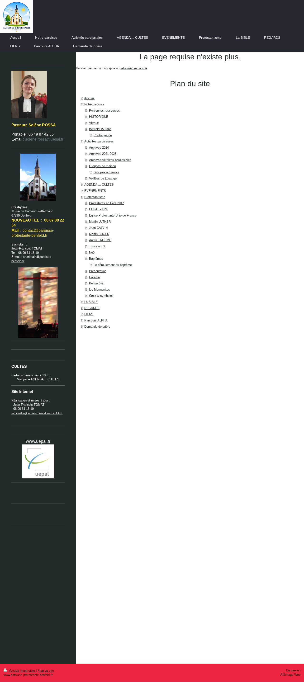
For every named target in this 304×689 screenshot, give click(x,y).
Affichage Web (290, 674)
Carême (94, 277)
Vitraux (94, 123)
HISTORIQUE (98, 116)
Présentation (97, 271)
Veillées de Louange (103, 178)
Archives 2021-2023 (102, 154)
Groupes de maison (102, 166)
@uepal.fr (55, 139)
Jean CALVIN (98, 228)
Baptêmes (96, 258)
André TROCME (100, 240)
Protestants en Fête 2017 (106, 203)
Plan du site (46, 670)
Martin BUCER (99, 234)
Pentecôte (96, 283)
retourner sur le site (133, 68)
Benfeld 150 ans (100, 129)
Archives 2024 (99, 147)
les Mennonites (99, 289)
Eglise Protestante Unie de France (112, 215)
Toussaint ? (97, 246)
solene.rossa (36, 139)
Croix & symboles (101, 295)
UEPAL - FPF (98, 209)
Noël (92, 252)
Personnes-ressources (104, 110)
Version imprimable (22, 670)
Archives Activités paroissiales (110, 160)
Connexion (293, 670)
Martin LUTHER (100, 221)
